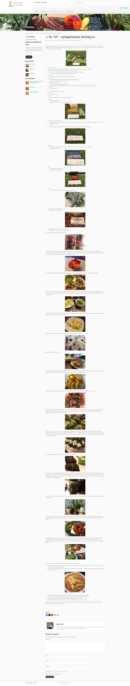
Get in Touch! (53, 11)
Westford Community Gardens (68, 40)
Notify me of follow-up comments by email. (56, 671)
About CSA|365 (69, 11)
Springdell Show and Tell (34, 33)
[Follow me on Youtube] (46, 2)
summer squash (51, 78)
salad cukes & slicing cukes (53, 82)
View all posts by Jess (61, 629)
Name (47, 655)
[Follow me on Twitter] (40, 2)
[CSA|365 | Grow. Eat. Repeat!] (15, 4)
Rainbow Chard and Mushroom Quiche (81, 595)
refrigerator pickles (70, 85)
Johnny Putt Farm (59, 120)
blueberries (50, 145)
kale (48, 90)
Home (36, 11)
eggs (49, 167)
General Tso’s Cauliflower (55, 72)
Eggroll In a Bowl (32, 87)
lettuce (49, 99)
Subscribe (29, 57)
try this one (85, 391)
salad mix (50, 125)
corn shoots (50, 120)
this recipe (64, 568)
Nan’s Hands (32, 68)
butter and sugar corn (52, 67)
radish (49, 96)
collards (49, 93)
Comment (48, 639)
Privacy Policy (65, 684)
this (61, 73)
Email (47, 660)
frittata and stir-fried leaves (81, 599)
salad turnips (50, 75)
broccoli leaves (66, 599)
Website (47, 666)
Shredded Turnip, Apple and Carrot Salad (90, 565)
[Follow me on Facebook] (42, 2)
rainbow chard (51, 87)
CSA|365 (62, 682)
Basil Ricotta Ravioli (52, 570)
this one (63, 81)
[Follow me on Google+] (44, 2)
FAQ (61, 11)
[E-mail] (38, 2)
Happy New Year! (32, 73)
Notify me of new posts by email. (54, 674)
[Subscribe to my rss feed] (36, 2)
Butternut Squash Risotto (34, 91)
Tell (77, 40)
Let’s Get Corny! (32, 64)
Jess (80, 40)
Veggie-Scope (43, 11)
